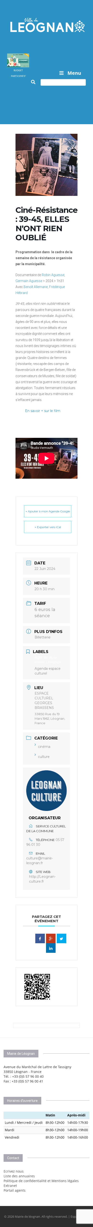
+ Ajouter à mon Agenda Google (48, 511)
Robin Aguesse (53, 275)
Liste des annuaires (19, 1176)
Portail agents (15, 1190)
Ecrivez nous (14, 1171)
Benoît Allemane (36, 287)
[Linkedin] (51, 948)
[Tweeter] (61, 938)
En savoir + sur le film (42, 411)
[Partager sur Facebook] (40, 938)
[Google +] (51, 938)
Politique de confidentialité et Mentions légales (41, 1181)
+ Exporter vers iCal (48, 527)
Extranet (10, 1185)
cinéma (44, 747)
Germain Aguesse (29, 281)
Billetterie (43, 637)
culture (44, 757)
